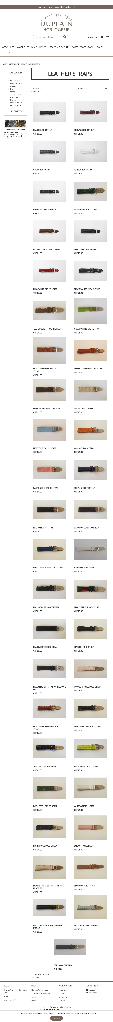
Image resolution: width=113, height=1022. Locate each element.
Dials (12, 89)
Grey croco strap (42, 170)
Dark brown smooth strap (46, 408)
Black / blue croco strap (45, 647)
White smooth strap (84, 567)
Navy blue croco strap (44, 209)
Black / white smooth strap (47, 607)
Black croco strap (42, 130)
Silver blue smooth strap (86, 925)
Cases (13, 86)
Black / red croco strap (86, 249)
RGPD (6, 996)
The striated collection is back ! (17, 129)
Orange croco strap (84, 448)
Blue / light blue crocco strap (48, 567)
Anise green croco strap (86, 766)
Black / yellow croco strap (87, 726)
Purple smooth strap (84, 488)
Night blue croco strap (45, 846)
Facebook (92, 990)
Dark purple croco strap (86, 528)
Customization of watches (41, 994)
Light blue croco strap (44, 448)
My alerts (62, 1001)
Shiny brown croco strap (46, 766)
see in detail (89, 1013)
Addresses (63, 997)
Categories (15, 72)
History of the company (40, 990)
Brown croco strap (84, 130)
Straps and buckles (15, 95)
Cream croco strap (83, 408)
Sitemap (34, 1001)
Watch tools (16, 102)
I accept (56, 1018)
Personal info (63, 990)
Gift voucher (16, 105)
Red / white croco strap (45, 289)
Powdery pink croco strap (87, 687)
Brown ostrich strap (84, 886)
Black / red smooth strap (86, 607)
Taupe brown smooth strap (47, 329)
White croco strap (83, 170)
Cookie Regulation (11, 1000)
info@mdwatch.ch (68, 7)
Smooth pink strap (83, 846)
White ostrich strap (84, 806)
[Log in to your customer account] (102, 37)
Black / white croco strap (87, 289)
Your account (66, 986)
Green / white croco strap (87, 329)
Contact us (35, 997)
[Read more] (10, 138)
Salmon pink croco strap (45, 488)
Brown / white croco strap (46, 249)
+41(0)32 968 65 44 (53, 7)
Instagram (92, 992)
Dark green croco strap (45, 806)
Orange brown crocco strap (88, 369)
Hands (13, 92)
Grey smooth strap (63, 965)
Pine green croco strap (85, 209)
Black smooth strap (43, 528)
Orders (61, 994)
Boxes (13, 100)
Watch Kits (15, 81)
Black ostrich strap (84, 647)
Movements (16, 83)
